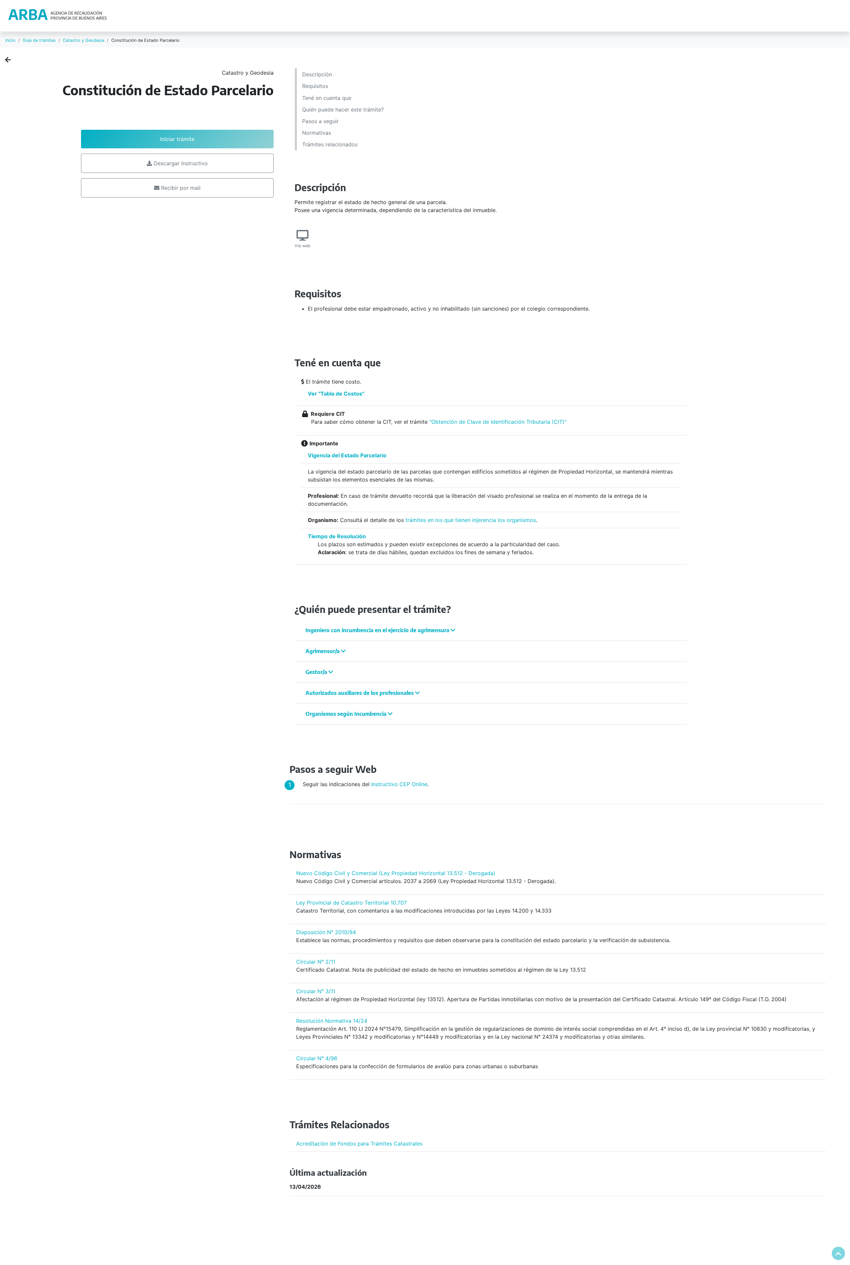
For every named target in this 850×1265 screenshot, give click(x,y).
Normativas (317, 132)
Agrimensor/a (323, 651)
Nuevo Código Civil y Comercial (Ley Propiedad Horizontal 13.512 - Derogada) (395, 873)
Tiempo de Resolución (337, 536)
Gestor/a (316, 672)
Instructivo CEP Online (399, 784)
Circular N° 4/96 (316, 1058)
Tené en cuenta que (327, 98)
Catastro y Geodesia (83, 40)
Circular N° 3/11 (315, 991)
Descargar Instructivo (180, 163)
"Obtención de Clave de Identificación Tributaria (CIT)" (497, 421)
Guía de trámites (39, 40)
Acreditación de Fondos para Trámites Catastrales (359, 1143)
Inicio (10, 40)
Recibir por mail (180, 188)
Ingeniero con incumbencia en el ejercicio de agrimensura (378, 630)
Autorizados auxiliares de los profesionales (360, 693)
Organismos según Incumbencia (346, 713)
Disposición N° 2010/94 (326, 932)
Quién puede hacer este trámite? (343, 109)
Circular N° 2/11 (315, 961)
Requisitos (316, 86)
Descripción (318, 74)
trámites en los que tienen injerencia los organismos (470, 520)
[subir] (838, 1253)
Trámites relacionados (330, 144)
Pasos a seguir (321, 121)
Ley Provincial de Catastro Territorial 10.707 (351, 902)
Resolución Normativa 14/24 (331, 1020)
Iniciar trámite (177, 139)
